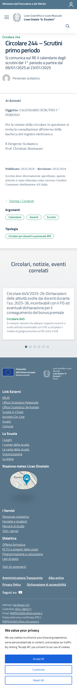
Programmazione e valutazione (22, 554)
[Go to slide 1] (26, 347)
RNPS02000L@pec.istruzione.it (20, 621)
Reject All (38, 680)
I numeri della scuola (15, 444)
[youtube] (20, 592)
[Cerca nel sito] (68, 26)
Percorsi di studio (13, 526)
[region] (38, 656)
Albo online (56, 577)
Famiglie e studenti (14, 521)
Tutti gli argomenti (14, 566)
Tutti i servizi (10, 530)
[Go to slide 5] (43, 347)
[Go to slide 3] (35, 347)
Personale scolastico (15, 516)
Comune (7, 426)
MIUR (6, 397)
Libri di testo (10, 558)
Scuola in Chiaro (12, 412)
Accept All (38, 659)
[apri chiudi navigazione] (6, 17)
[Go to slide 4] (39, 347)
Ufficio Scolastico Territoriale (20, 407)
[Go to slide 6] (48, 347)
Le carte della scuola (15, 449)
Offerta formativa (13, 544)
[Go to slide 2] (30, 347)
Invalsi (6, 421)
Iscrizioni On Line (13, 416)
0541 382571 (23, 609)
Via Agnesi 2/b (21, 605)
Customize (38, 669)
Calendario (14, 217)
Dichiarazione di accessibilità (46, 584)
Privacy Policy (11, 584)
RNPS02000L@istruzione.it (26, 613)
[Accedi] (71, 4)
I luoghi (7, 439)
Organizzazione (12, 454)
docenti (34, 217)
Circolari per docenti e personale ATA (29, 236)
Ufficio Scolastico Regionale (20, 402)
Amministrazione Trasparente (22, 577)
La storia (8, 458)
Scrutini (51, 217)
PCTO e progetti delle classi (20, 549)
